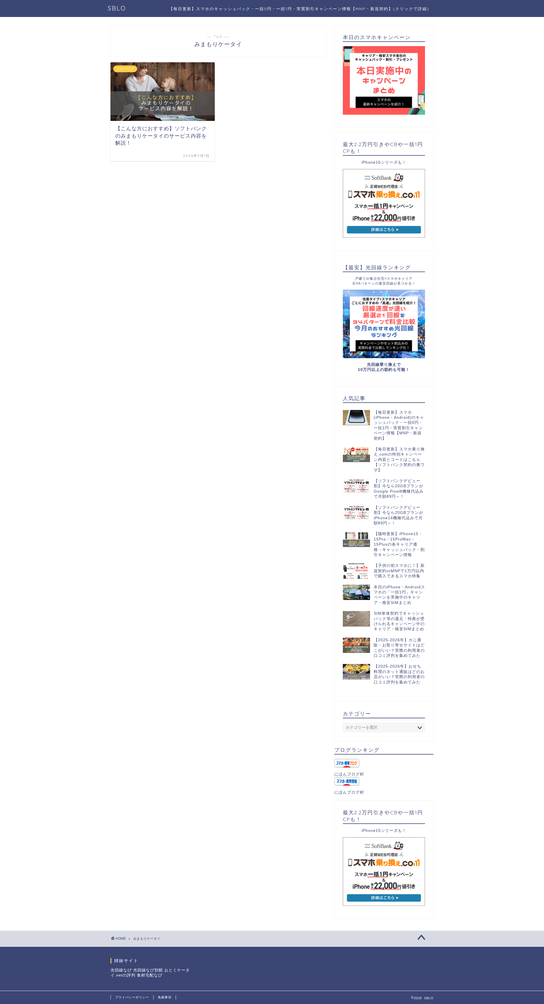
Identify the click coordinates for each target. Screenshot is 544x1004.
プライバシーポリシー (132, 997)
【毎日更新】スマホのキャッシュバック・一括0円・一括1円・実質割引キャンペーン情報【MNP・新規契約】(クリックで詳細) (299, 8)
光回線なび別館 (148, 970)
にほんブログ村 (349, 774)
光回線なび (121, 970)
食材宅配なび (149, 975)
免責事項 (164, 997)
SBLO (117, 8)
